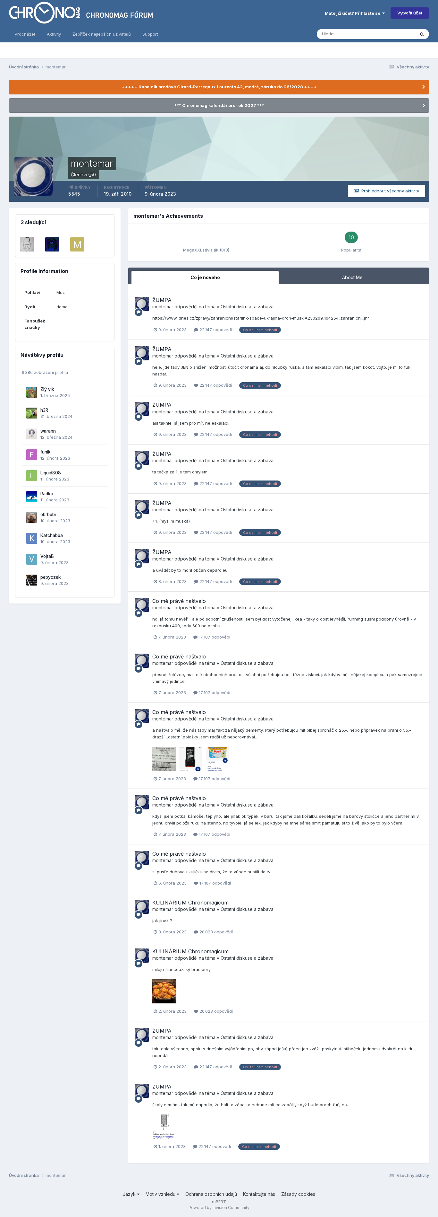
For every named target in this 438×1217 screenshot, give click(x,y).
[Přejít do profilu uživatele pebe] (27, 244)
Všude (400, 33)
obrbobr (48, 514)
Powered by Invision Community (219, 1207)
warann (48, 431)
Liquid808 (50, 472)
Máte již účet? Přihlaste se (353, 13)
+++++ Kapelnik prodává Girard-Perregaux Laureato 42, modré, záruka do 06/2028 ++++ (219, 86)
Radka (46, 493)
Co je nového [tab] (205, 277)
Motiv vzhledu (161, 1194)
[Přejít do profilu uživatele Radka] (31, 496)
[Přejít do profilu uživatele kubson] (52, 244)
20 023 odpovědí (215, 931)
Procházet (25, 34)
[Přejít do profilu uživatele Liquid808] (31, 475)
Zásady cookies (298, 1194)
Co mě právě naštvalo (179, 601)
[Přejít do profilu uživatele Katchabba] (31, 538)
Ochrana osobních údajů (211, 1194)
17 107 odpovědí (214, 636)
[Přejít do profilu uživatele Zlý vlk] (31, 392)
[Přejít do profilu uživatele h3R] (31, 413)
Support (150, 34)
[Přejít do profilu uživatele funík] (31, 454)
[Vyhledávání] (422, 34)
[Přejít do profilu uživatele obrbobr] (31, 517)
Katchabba (51, 535)
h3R (44, 410)
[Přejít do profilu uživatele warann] (31, 433)
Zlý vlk (47, 389)
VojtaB (47, 556)
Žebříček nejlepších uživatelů (101, 34)
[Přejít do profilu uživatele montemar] (142, 304)
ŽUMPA (162, 300)
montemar (162, 306)
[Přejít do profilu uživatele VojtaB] (31, 559)
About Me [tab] (352, 277)
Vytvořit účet (409, 12)
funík (45, 451)
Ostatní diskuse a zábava (247, 306)
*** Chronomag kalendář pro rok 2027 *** (219, 105)
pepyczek (50, 577)
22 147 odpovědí (215, 329)
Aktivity (54, 34)
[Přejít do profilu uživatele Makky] (77, 244)
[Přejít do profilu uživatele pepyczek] (31, 580)
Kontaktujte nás (259, 1194)
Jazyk (130, 1194)
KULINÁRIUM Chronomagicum (190, 902)
